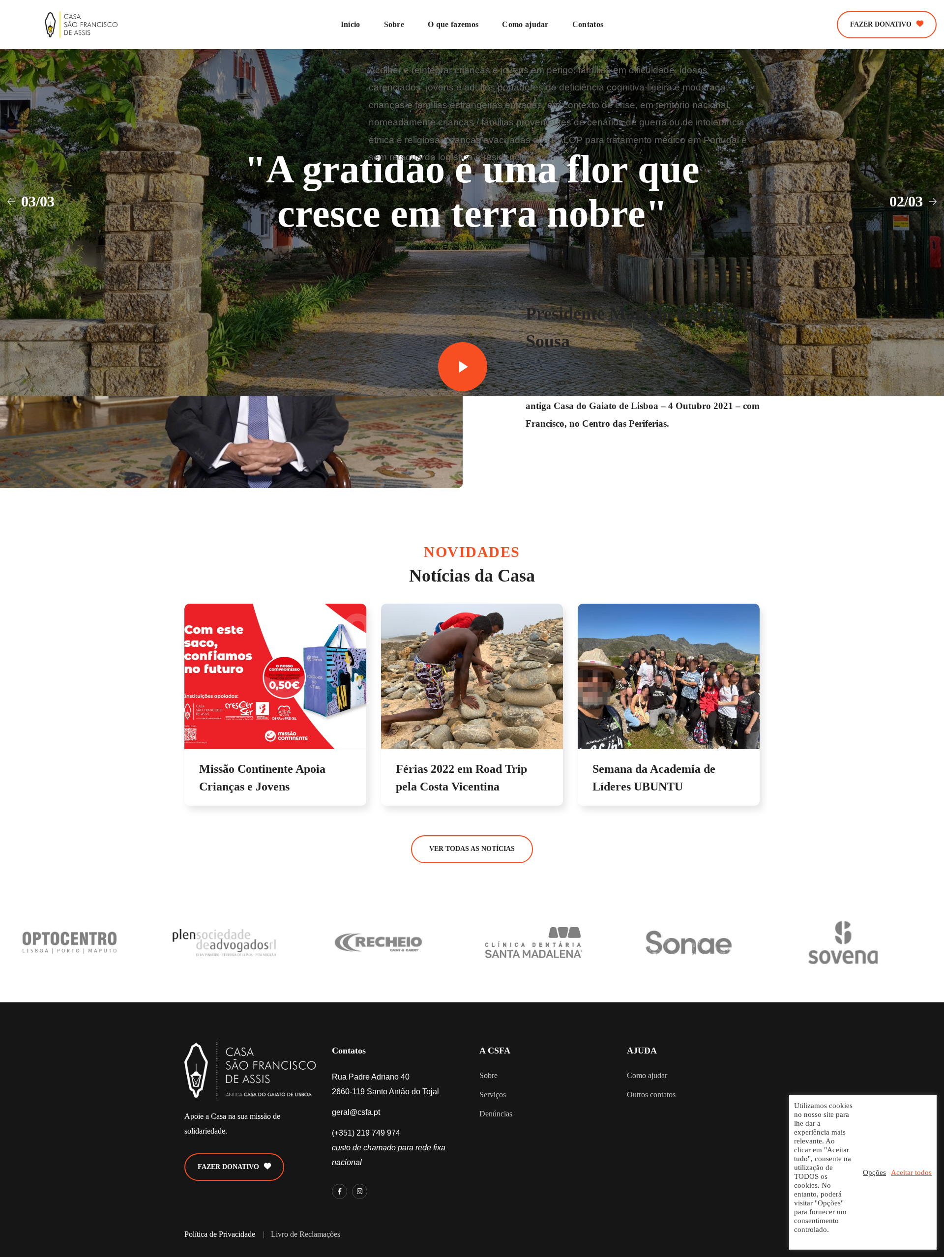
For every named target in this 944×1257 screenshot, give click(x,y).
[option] (275, 714)
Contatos (349, 1050)
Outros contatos (651, 1094)
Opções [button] (874, 1172)
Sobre (488, 1075)
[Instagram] (359, 1191)
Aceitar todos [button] (911, 1172)
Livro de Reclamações (305, 1234)
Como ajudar (647, 1075)
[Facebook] (339, 1191)
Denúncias (495, 1114)
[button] (887, 24)
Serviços (492, 1094)
